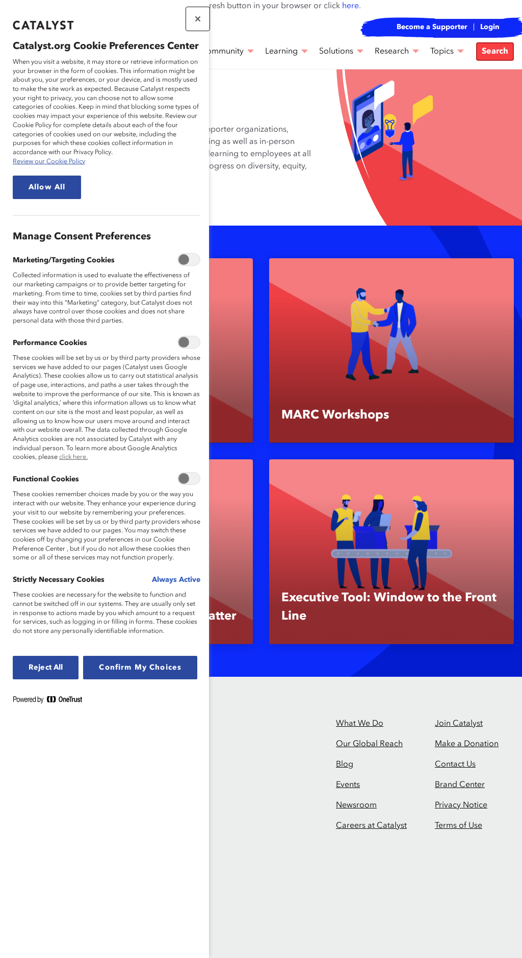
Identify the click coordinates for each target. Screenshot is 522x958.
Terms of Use (458, 826)
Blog (344, 764)
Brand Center (460, 785)
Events (348, 785)
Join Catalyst (459, 724)
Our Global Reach (369, 744)
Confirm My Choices (140, 667)
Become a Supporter (432, 27)
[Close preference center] (198, 19)
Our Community (214, 51)
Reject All (46, 667)
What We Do (359, 724)
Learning (281, 51)
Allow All (47, 187)
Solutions (336, 51)
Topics (442, 51)
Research (392, 51)
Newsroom (356, 805)
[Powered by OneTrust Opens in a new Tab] (51, 701)
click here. (73, 457)
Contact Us (455, 764)
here (350, 6)
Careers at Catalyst (371, 826)
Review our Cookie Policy (49, 161)
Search (495, 51)
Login (490, 27)
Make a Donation (467, 744)
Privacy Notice (461, 805)
